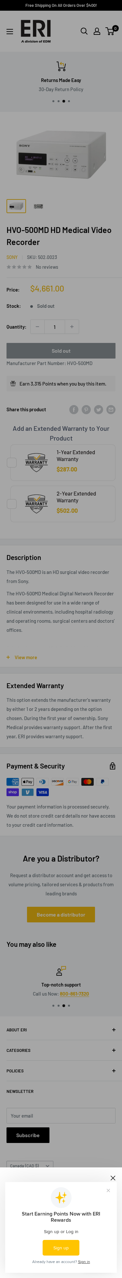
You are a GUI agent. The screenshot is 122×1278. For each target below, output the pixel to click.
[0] (110, 31)
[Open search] (84, 31)
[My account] (97, 31)
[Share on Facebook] (73, 409)
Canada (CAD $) (24, 1165)
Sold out (61, 350)
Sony (12, 257)
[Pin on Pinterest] (86, 409)
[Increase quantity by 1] (72, 326)
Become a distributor (61, 914)
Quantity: (16, 327)
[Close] (113, 1177)
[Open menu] (10, 31)
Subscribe (28, 1135)
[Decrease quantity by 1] (37, 326)
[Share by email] (110, 409)
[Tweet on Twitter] (98, 409)
